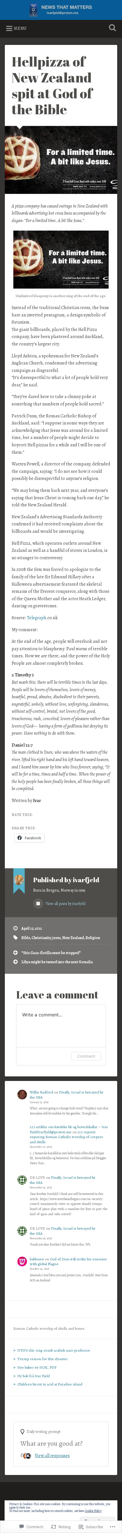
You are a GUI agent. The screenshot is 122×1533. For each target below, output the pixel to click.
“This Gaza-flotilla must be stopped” (51, 953)
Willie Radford (41, 1092)
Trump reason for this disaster (42, 1359)
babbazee (37, 1259)
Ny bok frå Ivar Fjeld (33, 1376)
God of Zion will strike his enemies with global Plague (68, 1261)
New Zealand (73, 937)
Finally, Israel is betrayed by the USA (66, 1094)
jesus (56, 937)
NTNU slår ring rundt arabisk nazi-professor (53, 1350)
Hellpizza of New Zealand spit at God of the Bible (52, 85)
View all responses (52, 1456)
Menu (20, 28)
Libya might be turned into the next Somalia (57, 962)
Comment (86, 1056)
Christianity (41, 937)
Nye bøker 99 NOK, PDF (36, 1367)
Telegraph (36, 618)
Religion (92, 937)
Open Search (111, 28)
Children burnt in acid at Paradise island (49, 1384)
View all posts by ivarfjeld (65, 903)
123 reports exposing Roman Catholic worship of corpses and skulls (66, 1137)
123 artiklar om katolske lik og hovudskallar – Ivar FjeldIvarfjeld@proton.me (69, 1129)
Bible (25, 937)
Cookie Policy (93, 1511)
